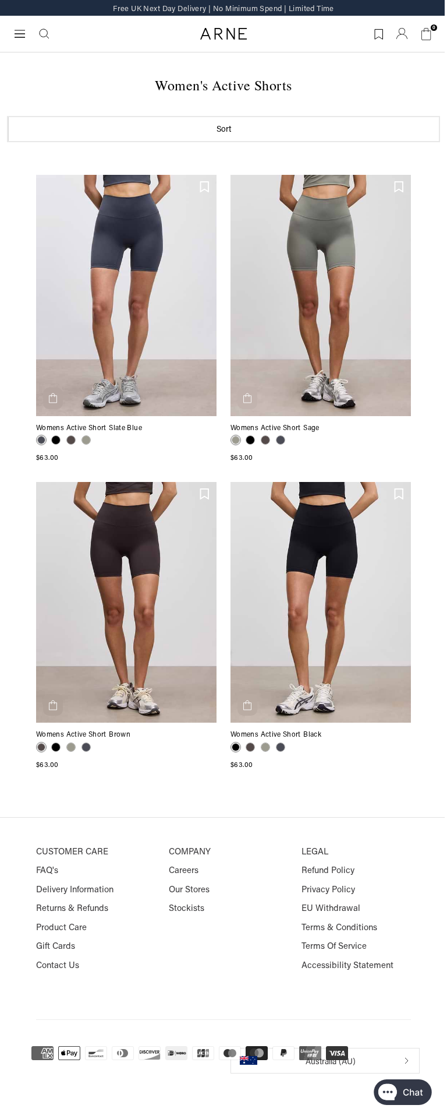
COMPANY (190, 851)
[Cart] (426, 33)
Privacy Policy (328, 889)
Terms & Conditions (339, 927)
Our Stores (189, 889)
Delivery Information (74, 889)
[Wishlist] (204, 186)
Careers (183, 870)
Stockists (186, 908)
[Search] (44, 34)
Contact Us (57, 965)
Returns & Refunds (72, 908)
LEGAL (314, 851)
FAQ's (47, 870)
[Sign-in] (401, 33)
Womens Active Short (71, 428)
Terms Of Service (334, 946)
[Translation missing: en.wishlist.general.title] (377, 32)
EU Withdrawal (330, 908)
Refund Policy (327, 870)
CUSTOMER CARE (72, 851)
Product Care (61, 927)
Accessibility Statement (347, 965)
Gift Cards (55, 946)
